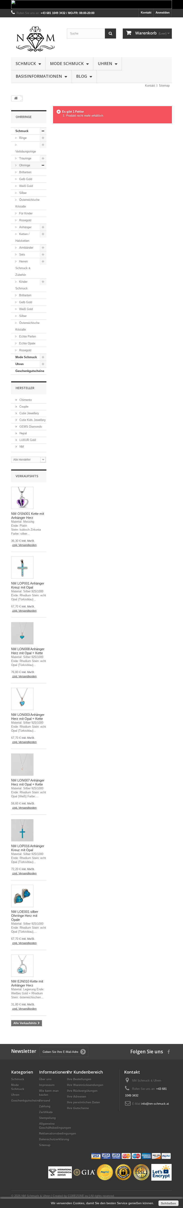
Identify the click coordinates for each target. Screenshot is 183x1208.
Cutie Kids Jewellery (32, 420)
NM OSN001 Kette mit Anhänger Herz (27, 516)
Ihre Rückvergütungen (82, 1090)
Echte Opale (26, 343)
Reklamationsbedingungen (57, 1133)
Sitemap (164, 85)
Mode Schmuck (67, 63)
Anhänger (24, 227)
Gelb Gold (25, 179)
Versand (44, 1100)
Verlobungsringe (25, 151)
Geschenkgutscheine (29, 371)
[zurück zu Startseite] (16, 98)
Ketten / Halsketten (22, 237)
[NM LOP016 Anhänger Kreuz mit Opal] (22, 830)
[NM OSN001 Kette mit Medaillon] (22, 498)
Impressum (47, 1085)
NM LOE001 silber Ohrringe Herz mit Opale (24, 916)
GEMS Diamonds (30, 426)
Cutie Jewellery (29, 413)
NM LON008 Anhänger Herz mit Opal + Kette (27, 651)
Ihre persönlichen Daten (83, 1102)
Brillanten (24, 172)
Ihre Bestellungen (79, 1079)
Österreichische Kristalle (27, 203)
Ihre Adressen (76, 1096)
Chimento (25, 400)
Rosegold (24, 220)
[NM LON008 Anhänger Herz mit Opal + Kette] (22, 633)
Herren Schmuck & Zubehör (23, 268)
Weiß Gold (25, 186)
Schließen (168, 1203)
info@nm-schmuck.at (155, 1103)
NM (21, 446)
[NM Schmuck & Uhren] (35, 39)
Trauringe (24, 158)
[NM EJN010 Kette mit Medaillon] (22, 965)
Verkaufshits (27, 476)
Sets (21, 254)
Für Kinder (25, 213)
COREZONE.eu (78, 1196)
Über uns (45, 1079)
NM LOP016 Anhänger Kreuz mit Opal (27, 848)
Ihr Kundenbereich (85, 1072)
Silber (22, 193)
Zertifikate (46, 1112)
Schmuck (26, 63)
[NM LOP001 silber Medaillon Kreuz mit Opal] (22, 567)
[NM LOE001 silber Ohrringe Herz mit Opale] (22, 896)
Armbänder (25, 247)
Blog (81, 76)
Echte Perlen (27, 336)
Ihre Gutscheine (78, 1108)
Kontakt (146, 12)
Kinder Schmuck (21, 285)
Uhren (105, 63)
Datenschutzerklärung (54, 1139)
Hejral (23, 433)
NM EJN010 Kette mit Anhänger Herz (27, 983)
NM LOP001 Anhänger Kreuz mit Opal (27, 585)
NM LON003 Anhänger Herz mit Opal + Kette (27, 717)
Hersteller (25, 388)
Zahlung (44, 1106)
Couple (23, 406)
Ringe (22, 138)
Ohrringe (24, 165)
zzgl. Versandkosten (24, 545)
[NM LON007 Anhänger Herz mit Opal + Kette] (22, 764)
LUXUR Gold (27, 440)
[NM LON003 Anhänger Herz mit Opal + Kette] (22, 699)
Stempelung (47, 1118)
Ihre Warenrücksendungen (85, 1085)
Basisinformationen (39, 76)
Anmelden (163, 12)
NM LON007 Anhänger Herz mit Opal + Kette (27, 782)
